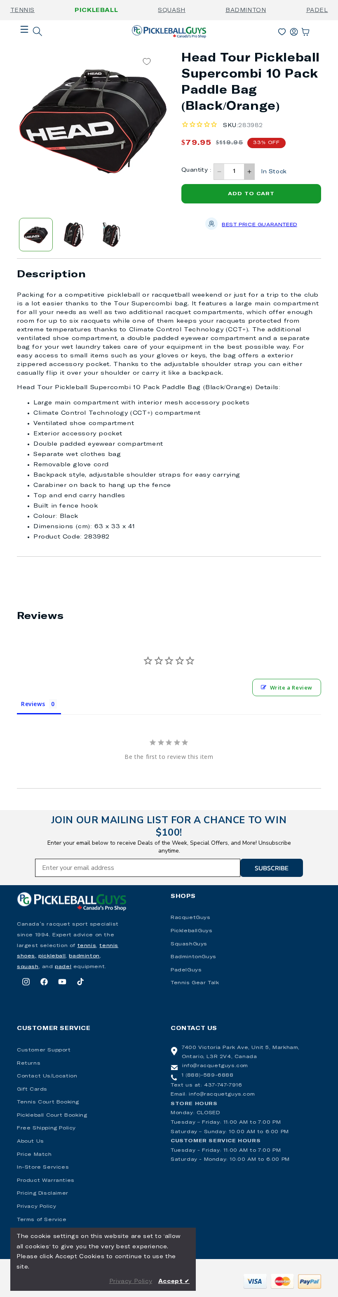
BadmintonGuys (193, 956)
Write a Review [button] (291, 687)
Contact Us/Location (47, 1076)
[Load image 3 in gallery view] (112, 235)
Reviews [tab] (33, 704)
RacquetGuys (191, 917)
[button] (24, 42)
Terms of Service (42, 1219)
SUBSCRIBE (272, 868)
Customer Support (44, 1050)
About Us (30, 1141)
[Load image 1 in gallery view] (36, 235)
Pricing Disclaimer (42, 1193)
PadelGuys (186, 970)
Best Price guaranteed (259, 224)
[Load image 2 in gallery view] (74, 235)
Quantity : (196, 170)
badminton (84, 956)
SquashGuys (189, 944)
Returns (28, 1063)
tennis (86, 945)
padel (63, 966)
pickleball (52, 956)
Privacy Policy (36, 1206)
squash (28, 966)
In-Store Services (43, 1167)
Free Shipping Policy (46, 1128)
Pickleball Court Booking (52, 1115)
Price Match (34, 1154)
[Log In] (294, 30)
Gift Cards (32, 1089)
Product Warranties (46, 1180)
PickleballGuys (191, 930)
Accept (174, 1281)
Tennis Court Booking (48, 1102)
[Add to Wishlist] (147, 61)
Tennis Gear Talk (195, 982)
